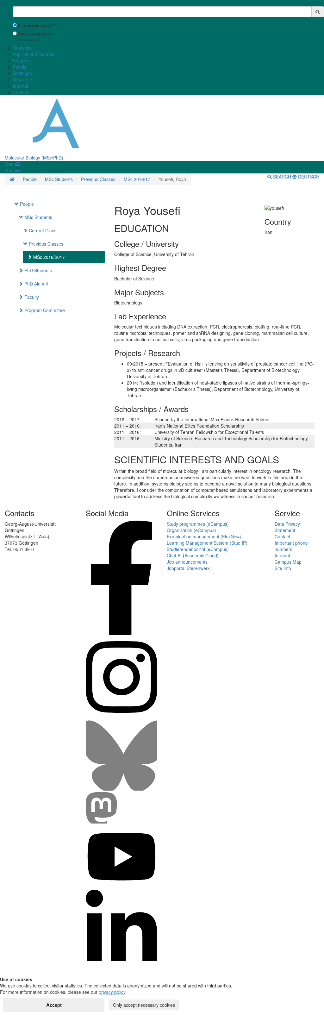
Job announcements (187, 562)
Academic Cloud (200, 555)
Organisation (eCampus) (191, 530)
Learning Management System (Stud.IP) (207, 543)
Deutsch (308, 176)
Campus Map (288, 562)
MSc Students (59, 179)
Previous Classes (98, 179)
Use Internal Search (36, 34)
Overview (22, 48)
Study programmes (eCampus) (198, 524)
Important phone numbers (291, 546)
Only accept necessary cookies (144, 1005)
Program (21, 60)
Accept (54, 1004)
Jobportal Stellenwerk (188, 568)
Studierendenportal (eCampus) (198, 549)
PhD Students (37, 270)
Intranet (282, 555)
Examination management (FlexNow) (204, 536)
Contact (20, 92)
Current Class (42, 230)
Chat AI (174, 555)
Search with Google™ (37, 25)
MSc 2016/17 (137, 179)
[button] (12, 164)
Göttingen (22, 73)
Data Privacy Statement (287, 527)
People (20, 67)
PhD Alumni (35, 283)
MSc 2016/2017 (48, 257)
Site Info (283, 568)
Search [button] (282, 176)
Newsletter (23, 79)
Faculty (31, 297)
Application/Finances (33, 54)
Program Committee (44, 310)
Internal (20, 86)
